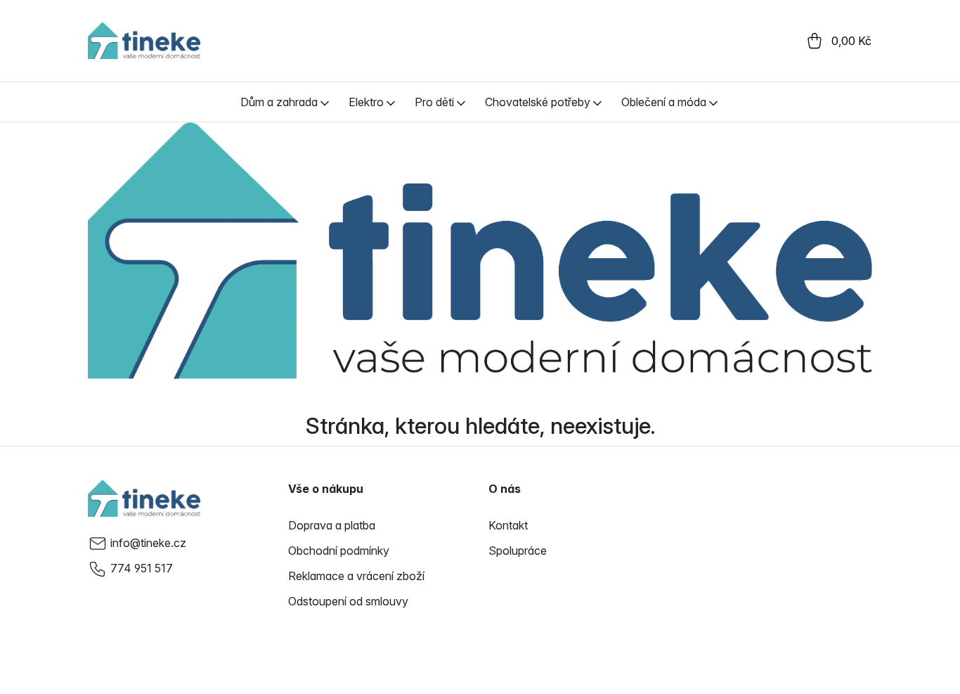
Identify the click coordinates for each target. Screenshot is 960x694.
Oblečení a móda (663, 102)
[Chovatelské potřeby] (597, 102)
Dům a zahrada (279, 102)
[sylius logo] (144, 41)
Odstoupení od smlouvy (348, 601)
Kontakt (508, 525)
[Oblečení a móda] (713, 102)
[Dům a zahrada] (325, 102)
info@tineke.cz (148, 543)
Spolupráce (517, 551)
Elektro (366, 102)
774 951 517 (141, 568)
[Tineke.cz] (144, 498)
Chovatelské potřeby (537, 102)
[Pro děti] (461, 102)
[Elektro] (391, 102)
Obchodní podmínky (338, 551)
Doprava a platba (331, 525)
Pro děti (434, 102)
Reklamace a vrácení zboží (356, 576)
